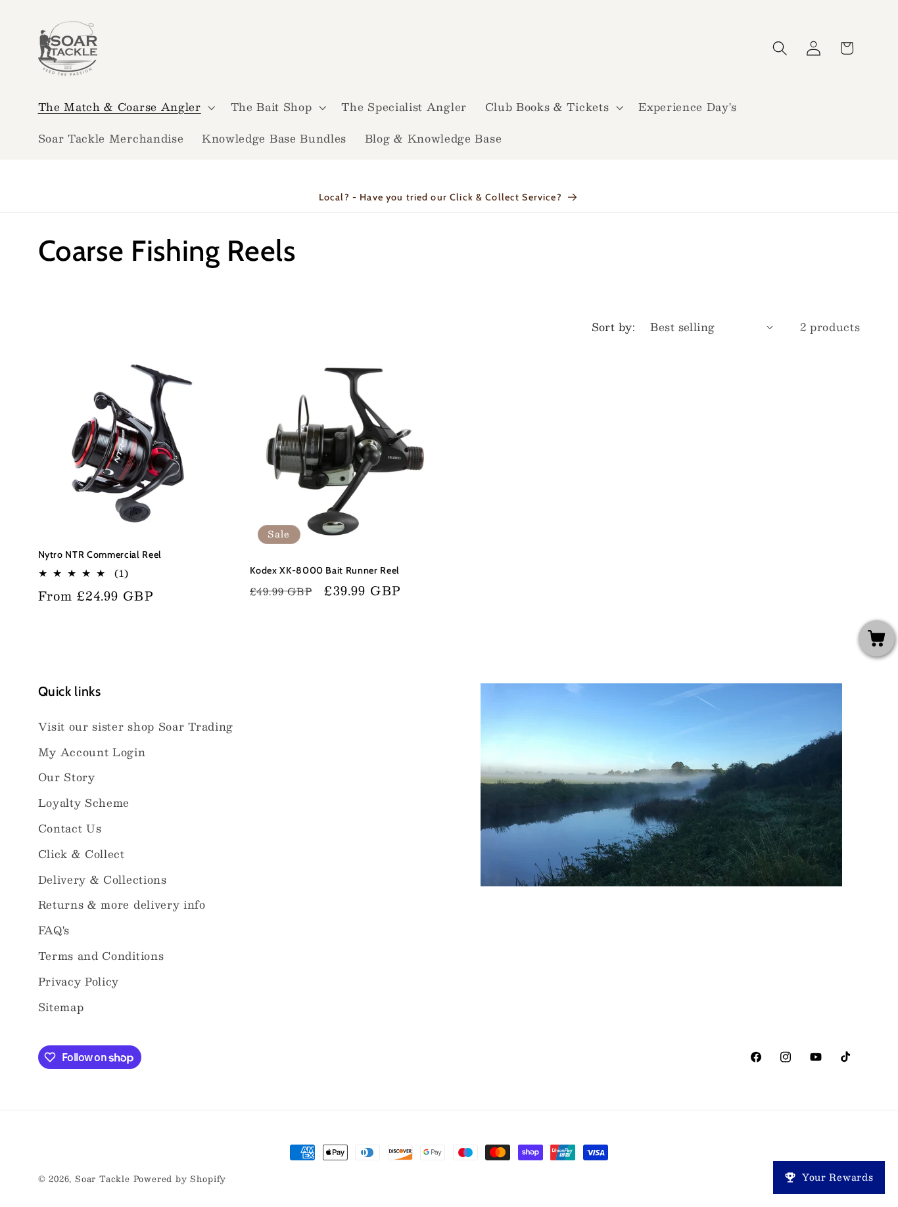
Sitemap (61, 1007)
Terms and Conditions (101, 956)
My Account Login (92, 752)
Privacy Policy (79, 981)
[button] (125, 107)
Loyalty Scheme (84, 802)
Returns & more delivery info (122, 904)
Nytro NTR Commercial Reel (100, 554)
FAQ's (54, 930)
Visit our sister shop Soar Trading (135, 726)
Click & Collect (81, 854)
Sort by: (614, 327)
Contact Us (70, 828)
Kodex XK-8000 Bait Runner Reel (325, 570)
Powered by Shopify (180, 1178)
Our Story (66, 777)
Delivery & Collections (102, 879)
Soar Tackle (102, 1178)
